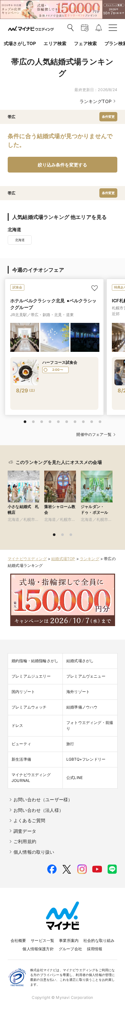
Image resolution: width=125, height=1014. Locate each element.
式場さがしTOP (20, 43)
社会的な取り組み (98, 940)
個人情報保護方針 (38, 948)
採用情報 (95, 948)
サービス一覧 (42, 940)
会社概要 (18, 940)
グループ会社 (70, 948)
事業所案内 (69, 940)
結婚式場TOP (63, 558)
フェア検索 (85, 43)
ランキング (89, 558)
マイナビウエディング (27, 558)
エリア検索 (55, 43)
